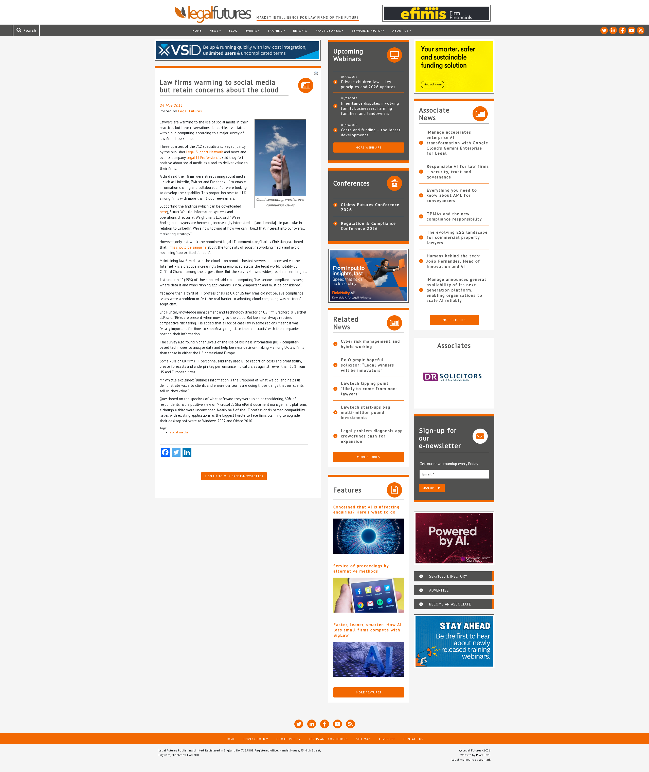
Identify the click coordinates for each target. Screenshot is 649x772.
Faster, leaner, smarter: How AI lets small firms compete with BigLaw (367, 630)
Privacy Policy (255, 739)
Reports (300, 30)
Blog (233, 30)
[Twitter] (176, 452)
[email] (454, 474)
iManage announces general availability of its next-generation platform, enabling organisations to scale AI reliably (456, 290)
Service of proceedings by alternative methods (361, 568)
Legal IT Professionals (204, 157)
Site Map (363, 739)
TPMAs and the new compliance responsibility (454, 216)
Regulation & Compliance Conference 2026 (368, 226)
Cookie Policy (288, 739)
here (163, 211)
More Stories (368, 457)
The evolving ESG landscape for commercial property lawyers (457, 237)
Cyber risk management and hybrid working (370, 344)
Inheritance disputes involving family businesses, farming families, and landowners (370, 108)
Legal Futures (190, 111)
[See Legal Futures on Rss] (640, 30)
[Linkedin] (187, 452)
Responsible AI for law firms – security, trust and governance (458, 171)
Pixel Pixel (483, 755)
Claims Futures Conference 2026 (370, 207)
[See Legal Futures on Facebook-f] (622, 30)
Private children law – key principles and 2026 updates (368, 84)
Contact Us (413, 739)
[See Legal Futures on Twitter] (604, 30)
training (275, 30)
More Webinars (369, 147)
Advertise (386, 739)
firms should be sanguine (187, 247)
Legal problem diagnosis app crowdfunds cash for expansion (372, 436)
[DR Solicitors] (454, 377)
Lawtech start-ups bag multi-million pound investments (365, 412)
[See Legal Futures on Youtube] (631, 30)
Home (197, 30)
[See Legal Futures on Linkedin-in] (613, 30)
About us (400, 30)
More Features (368, 692)
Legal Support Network (204, 152)
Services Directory (368, 30)
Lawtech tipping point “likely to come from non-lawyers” (369, 388)
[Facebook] (165, 452)
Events (251, 30)
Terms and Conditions (328, 739)
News (214, 30)
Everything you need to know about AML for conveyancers (452, 195)
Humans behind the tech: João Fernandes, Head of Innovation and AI (454, 261)
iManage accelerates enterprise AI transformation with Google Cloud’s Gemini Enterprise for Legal (457, 143)
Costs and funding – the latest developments (371, 132)
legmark (485, 759)
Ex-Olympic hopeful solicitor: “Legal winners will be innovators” (367, 365)
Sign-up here (431, 488)
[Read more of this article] (368, 536)
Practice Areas (328, 30)
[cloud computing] (280, 157)
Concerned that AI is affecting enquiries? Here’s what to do (366, 509)
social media (179, 432)
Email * (428, 474)
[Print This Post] (316, 72)
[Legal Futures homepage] (215, 14)
